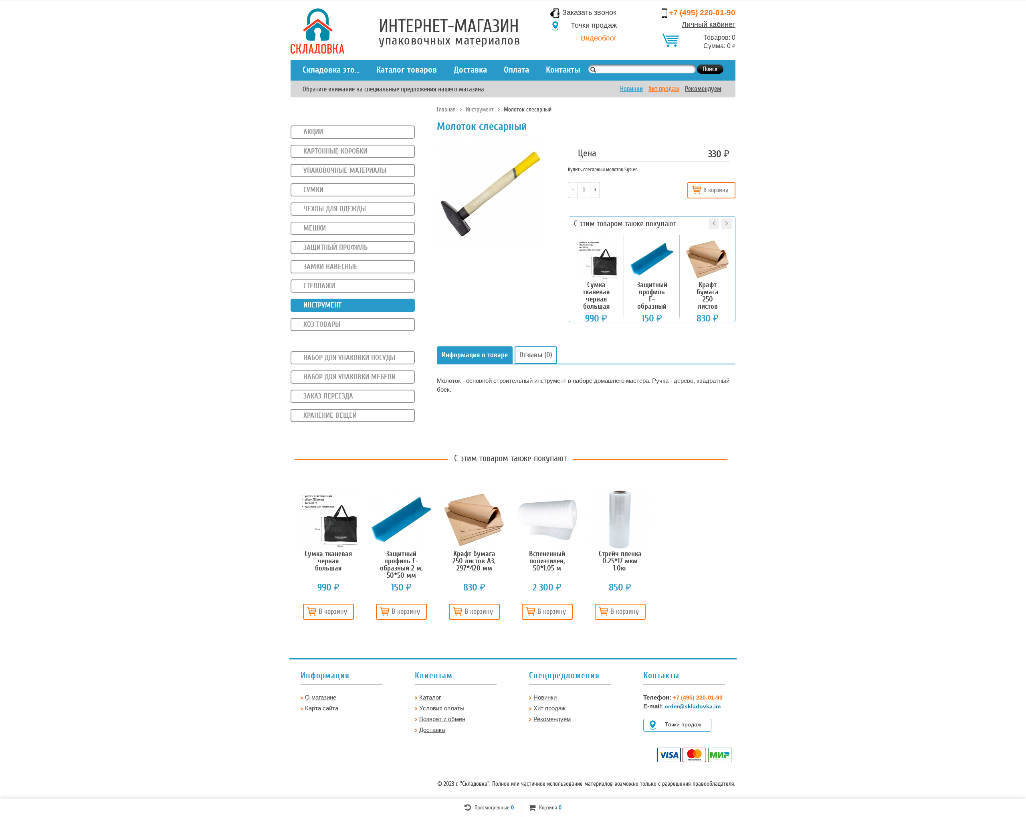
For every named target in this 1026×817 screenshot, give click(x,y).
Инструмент (480, 109)
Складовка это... (331, 70)
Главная (446, 109)
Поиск (710, 69)
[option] (328, 557)
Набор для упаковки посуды (349, 357)
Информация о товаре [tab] (475, 354)
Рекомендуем (703, 89)
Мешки (314, 228)
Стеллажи (319, 285)
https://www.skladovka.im (27, 29)
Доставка (470, 70)
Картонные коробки (335, 151)
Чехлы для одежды (334, 208)
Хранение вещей (330, 415)
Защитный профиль (335, 247)
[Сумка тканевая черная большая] (328, 519)
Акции (313, 131)
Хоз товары (321, 324)
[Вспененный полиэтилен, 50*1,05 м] (547, 519)
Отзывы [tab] (535, 354)
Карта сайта (321, 708)
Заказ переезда (328, 396)
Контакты (563, 70)
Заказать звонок (589, 12)
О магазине (320, 697)
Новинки (631, 89)
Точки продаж (594, 25)
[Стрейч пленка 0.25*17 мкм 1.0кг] (620, 519)
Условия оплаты (442, 708)
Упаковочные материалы (344, 170)
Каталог (430, 697)
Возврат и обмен (442, 719)
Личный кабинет (708, 24)
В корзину (715, 190)
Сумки (313, 189)
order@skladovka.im (692, 706)
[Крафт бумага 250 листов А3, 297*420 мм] (474, 519)
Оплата (516, 70)
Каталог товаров (406, 70)
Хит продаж (663, 89)
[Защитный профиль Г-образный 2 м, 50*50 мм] (401, 519)
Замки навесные (330, 266)
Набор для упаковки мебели (349, 376)
